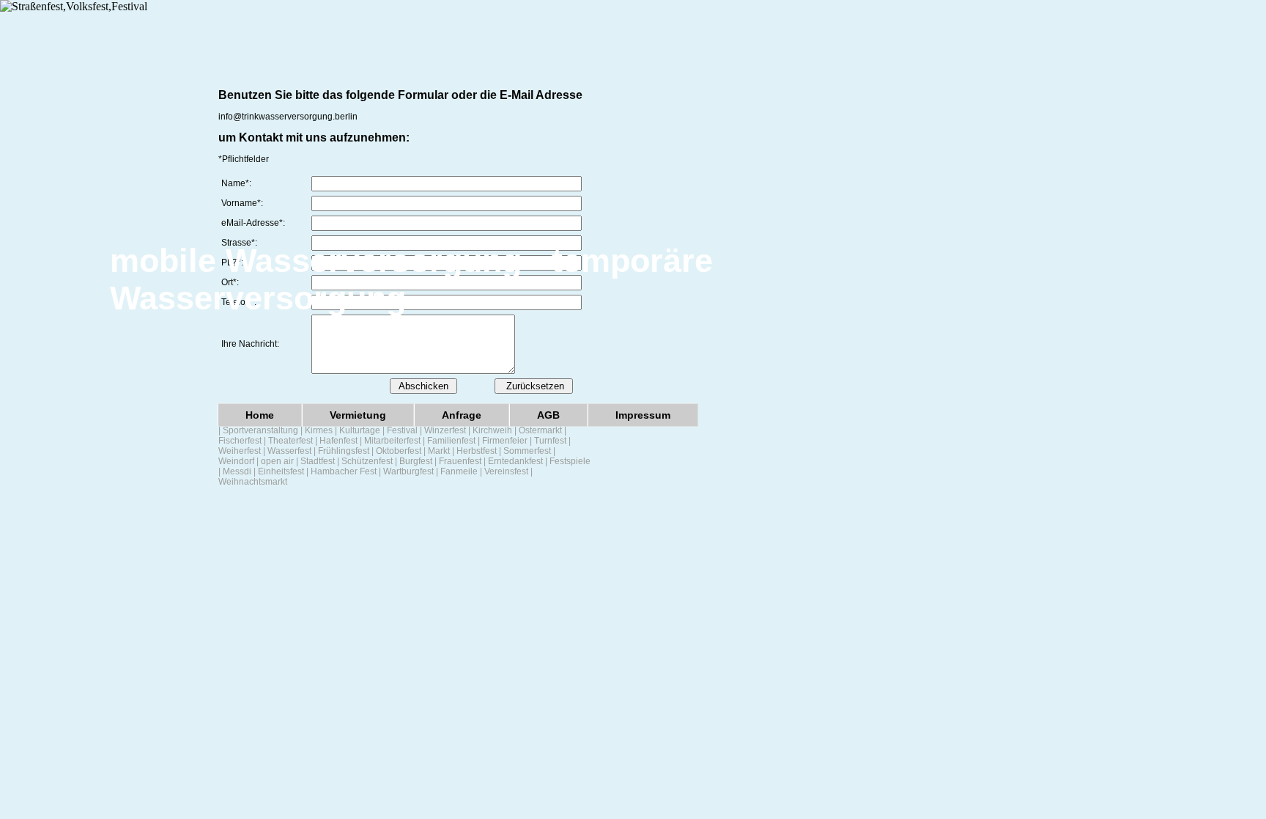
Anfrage (461, 415)
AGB (548, 415)
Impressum (642, 415)
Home (259, 415)
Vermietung (358, 415)
